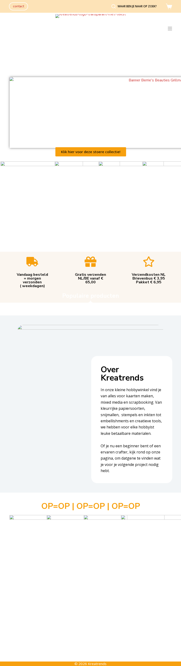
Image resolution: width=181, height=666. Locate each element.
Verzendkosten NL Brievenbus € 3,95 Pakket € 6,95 (148, 278)
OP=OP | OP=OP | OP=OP (90, 506)
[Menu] (170, 28)
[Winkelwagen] (169, 6)
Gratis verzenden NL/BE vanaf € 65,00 (90, 278)
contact (18, 6)
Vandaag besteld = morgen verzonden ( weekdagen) (32, 280)
